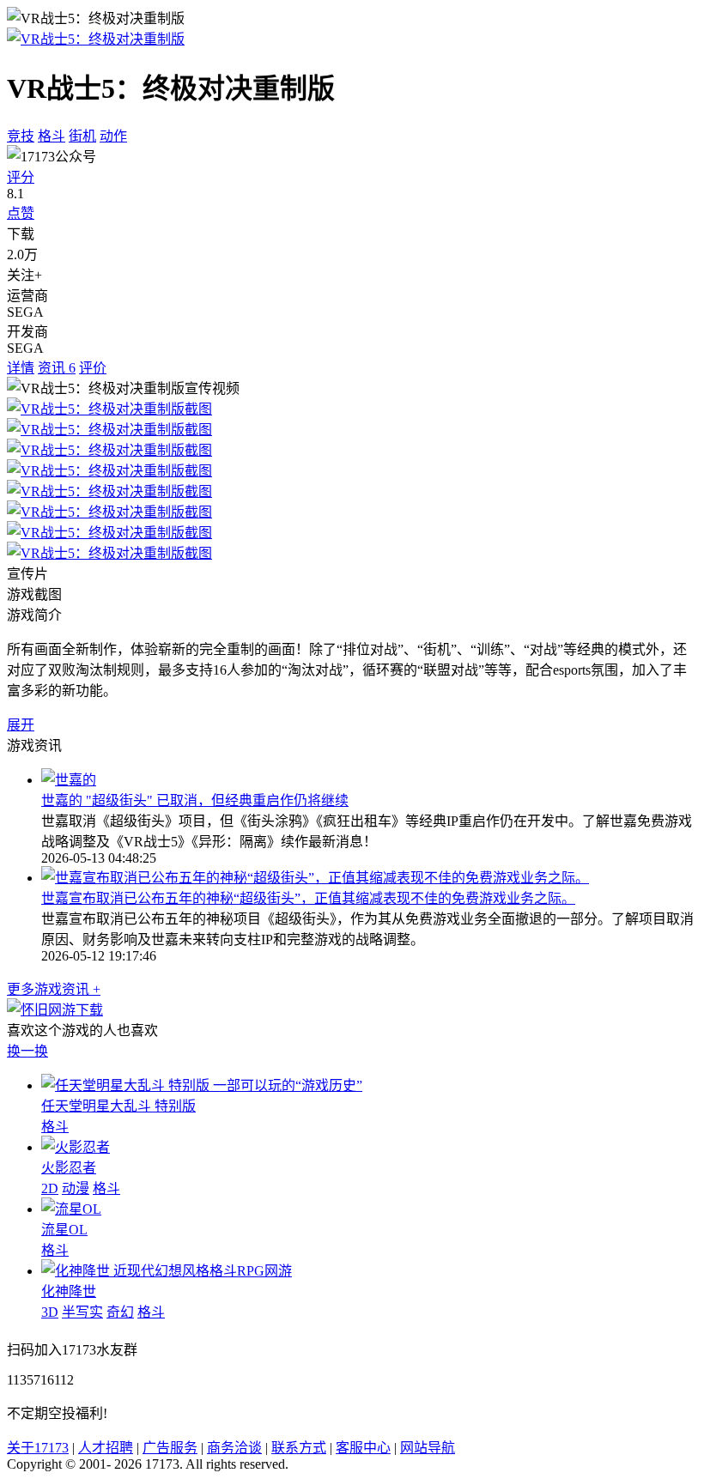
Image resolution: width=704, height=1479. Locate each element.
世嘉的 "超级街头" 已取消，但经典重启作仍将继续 (195, 800)
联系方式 (298, 1447)
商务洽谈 (234, 1447)
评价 (92, 368)
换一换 (27, 1051)
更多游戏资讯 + (53, 989)
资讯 (57, 368)
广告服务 (170, 1447)
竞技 (20, 136)
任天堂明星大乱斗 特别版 (118, 1106)
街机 (82, 136)
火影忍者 (68, 1168)
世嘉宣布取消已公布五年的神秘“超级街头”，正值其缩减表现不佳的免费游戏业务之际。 (308, 898)
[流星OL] (71, 1209)
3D (49, 1312)
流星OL (64, 1229)
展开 (20, 725)
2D (49, 1188)
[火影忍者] (75, 1147)
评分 (20, 177)
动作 (113, 136)
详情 (20, 368)
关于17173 (38, 1447)
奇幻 (120, 1312)
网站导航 (427, 1447)
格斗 (51, 136)
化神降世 (68, 1291)
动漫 (75, 1188)
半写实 (82, 1312)
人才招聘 (105, 1447)
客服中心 (363, 1447)
